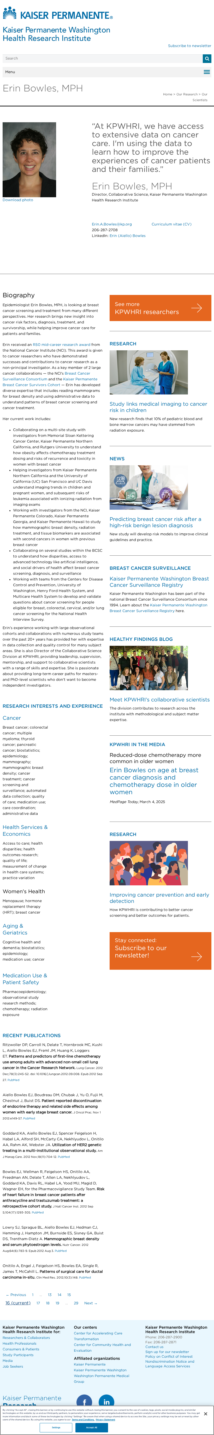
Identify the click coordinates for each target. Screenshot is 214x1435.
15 (69, 1295)
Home (167, 94)
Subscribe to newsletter (189, 46)
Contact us (154, 1347)
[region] (107, 1420)
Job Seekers (13, 1366)
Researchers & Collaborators (26, 1338)
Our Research (187, 94)
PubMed (13, 1080)
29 (76, 1303)
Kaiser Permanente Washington (100, 1370)
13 (50, 1295)
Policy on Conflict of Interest (169, 1356)
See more (127, 304)
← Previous (16, 1295)
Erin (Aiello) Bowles (128, 236)
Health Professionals (19, 1343)
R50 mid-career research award (61, 345)
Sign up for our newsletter (167, 1352)
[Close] (205, 1414)
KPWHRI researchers (147, 312)
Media (8, 1361)
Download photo (18, 200)
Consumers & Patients (21, 1349)
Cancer (12, 718)
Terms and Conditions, (83, 1420)
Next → (91, 1303)
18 (48, 1303)
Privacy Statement (105, 1420)
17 (38, 1303)
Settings (56, 1427)
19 (57, 1303)
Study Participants (18, 1355)
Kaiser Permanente (90, 1364)
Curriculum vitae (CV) (172, 224)
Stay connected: (136, 940)
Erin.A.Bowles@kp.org (112, 224)
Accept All (91, 1427)
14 (59, 1295)
